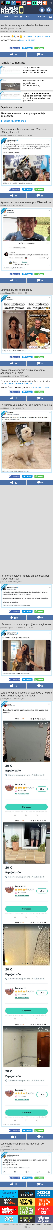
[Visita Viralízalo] (9, 1194)
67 (15, 195)
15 (41, 195)
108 (15, 618)
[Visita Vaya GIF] (9, 1219)
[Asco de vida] (3, 3)
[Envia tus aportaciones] (50, 16)
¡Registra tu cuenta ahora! (14, 121)
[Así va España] (18, 3)
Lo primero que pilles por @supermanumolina (26, 405)
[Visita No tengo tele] (44, 1219)
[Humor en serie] (39, 3)
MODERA (41, 17)
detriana (6, 293)
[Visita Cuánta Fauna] (44, 1202)
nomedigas (7, 376)
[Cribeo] (34, 3)
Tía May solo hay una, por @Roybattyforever (25, 624)
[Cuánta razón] (8, 3)
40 (15, 482)
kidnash (6, 408)
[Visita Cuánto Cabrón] (26, 1210)
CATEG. (29, 17)
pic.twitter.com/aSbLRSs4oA (18, 383)
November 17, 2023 (41, 387)
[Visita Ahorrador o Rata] (26, 1219)
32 (15, 363)
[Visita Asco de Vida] (9, 1202)
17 (15, 686)
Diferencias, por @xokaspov (16, 289)
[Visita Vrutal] (44, 1210)
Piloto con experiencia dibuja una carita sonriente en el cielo (22, 371)
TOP (16, 17)
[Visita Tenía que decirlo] (9, 1210)
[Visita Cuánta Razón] (26, 1194)
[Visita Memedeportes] (44, 1194)
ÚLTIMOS (6, 17)
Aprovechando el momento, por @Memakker (25, 202)
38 (15, 54)
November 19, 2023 (27, 40)
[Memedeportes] (13, 3)
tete (4, 205)
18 (15, 398)
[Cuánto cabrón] (24, 3)
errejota (6, 699)
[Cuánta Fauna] (45, 3)
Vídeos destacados (33, 1224)
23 (15, 1184)
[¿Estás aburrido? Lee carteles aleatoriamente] (21, 16)
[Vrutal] (29, 3)
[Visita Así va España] (26, 1202)
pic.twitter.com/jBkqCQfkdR (36, 36)
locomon (6, 31)
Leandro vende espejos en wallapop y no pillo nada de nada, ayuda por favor (26, 694)
